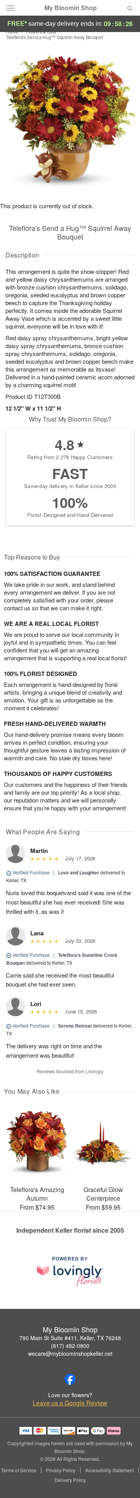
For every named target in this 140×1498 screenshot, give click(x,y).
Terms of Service (18, 1470)
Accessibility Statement (109, 1470)
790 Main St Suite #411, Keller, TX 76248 (70, 1338)
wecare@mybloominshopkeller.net (70, 1353)
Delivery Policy (70, 1480)
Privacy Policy (60, 1470)
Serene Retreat (75, 1025)
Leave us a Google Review (70, 1403)
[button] (123, 1480)
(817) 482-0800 (70, 1346)
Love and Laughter (78, 872)
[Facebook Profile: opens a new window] (70, 1379)
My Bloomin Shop (70, 8)
